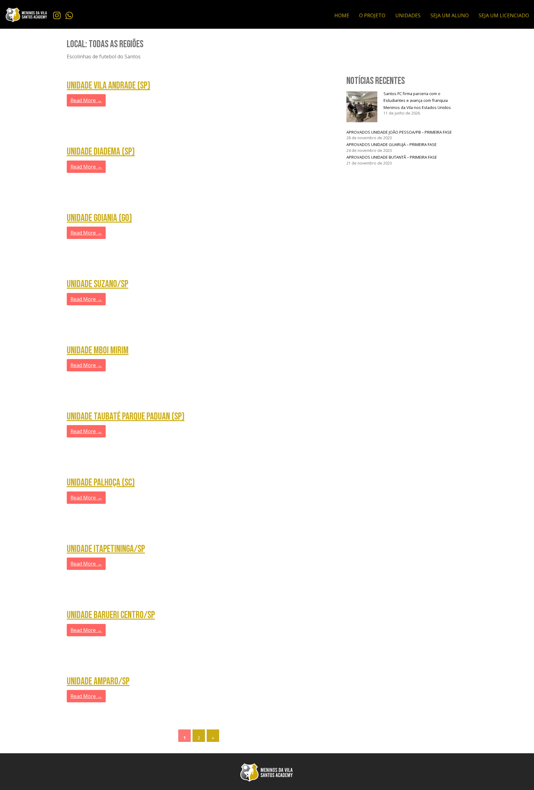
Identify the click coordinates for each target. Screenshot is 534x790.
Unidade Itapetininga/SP (106, 549)
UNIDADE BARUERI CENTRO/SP (111, 615)
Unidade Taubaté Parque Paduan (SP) (125, 417)
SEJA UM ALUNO (449, 15)
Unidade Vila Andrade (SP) (108, 86)
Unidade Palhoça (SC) (101, 483)
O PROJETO (372, 15)
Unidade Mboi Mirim (98, 351)
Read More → (86, 100)
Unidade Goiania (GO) (99, 218)
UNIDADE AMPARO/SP (98, 681)
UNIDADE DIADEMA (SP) (101, 152)
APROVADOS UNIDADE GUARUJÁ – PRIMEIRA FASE (391, 144)
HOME (341, 15)
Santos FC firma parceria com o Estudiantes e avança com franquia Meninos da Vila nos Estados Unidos (417, 100)
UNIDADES (408, 15)
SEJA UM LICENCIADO (504, 15)
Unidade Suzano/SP (97, 284)
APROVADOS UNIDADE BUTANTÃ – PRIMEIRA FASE (391, 157)
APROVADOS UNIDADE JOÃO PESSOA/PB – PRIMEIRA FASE (399, 132)
